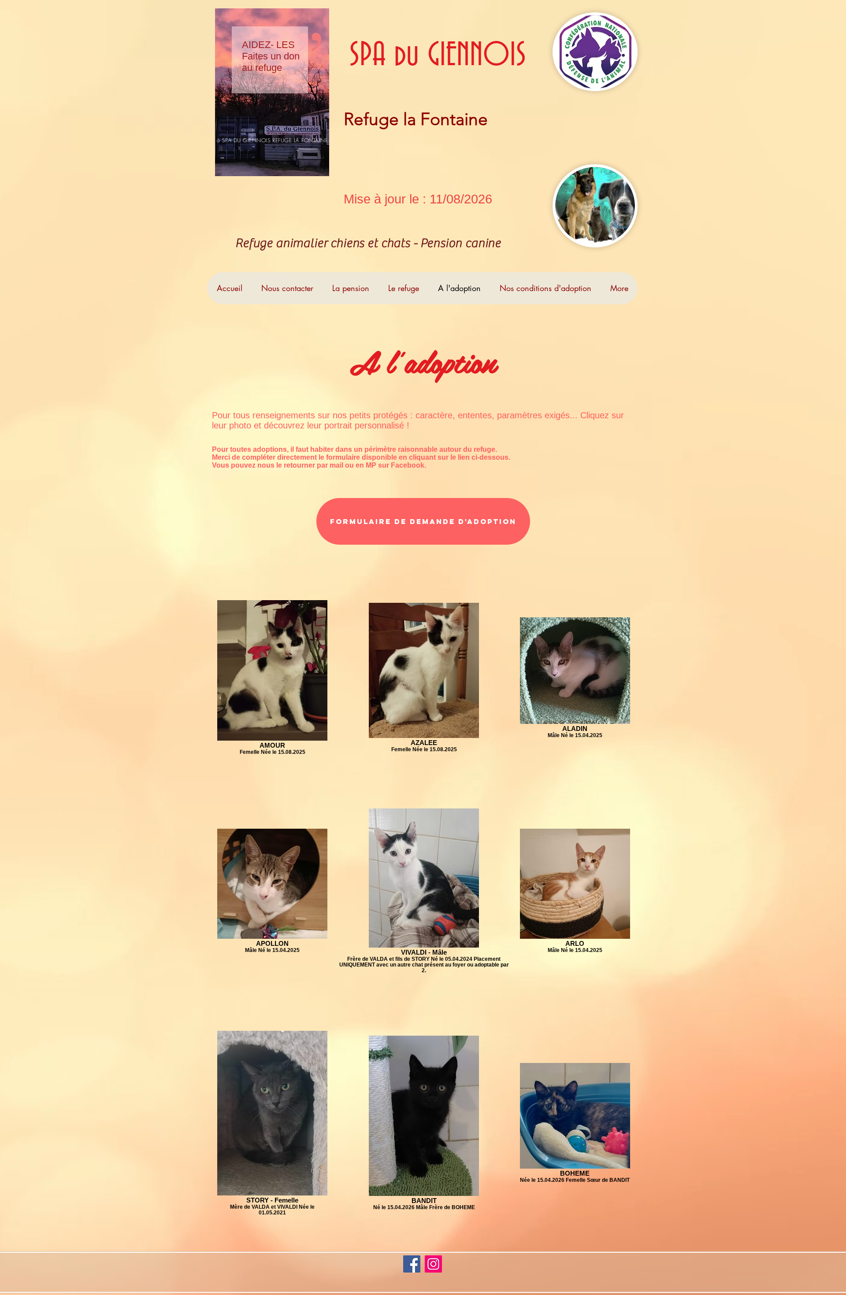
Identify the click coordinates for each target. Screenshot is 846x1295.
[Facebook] (411, 1264)
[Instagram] (433, 1264)
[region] (272, 92)
